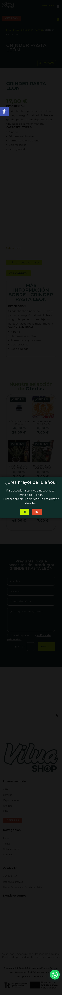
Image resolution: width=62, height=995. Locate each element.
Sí (24, 511)
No (37, 511)
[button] (55, 975)
